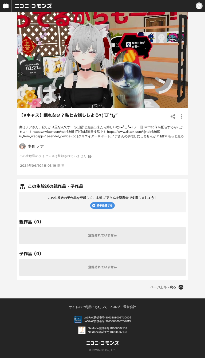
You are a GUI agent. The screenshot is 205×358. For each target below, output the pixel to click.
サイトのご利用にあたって (88, 307)
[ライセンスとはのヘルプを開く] (90, 156)
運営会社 (129, 307)
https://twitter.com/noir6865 (53, 132)
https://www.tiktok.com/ (125, 132)
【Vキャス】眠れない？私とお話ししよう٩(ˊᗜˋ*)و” (68, 115)
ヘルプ (115, 307)
